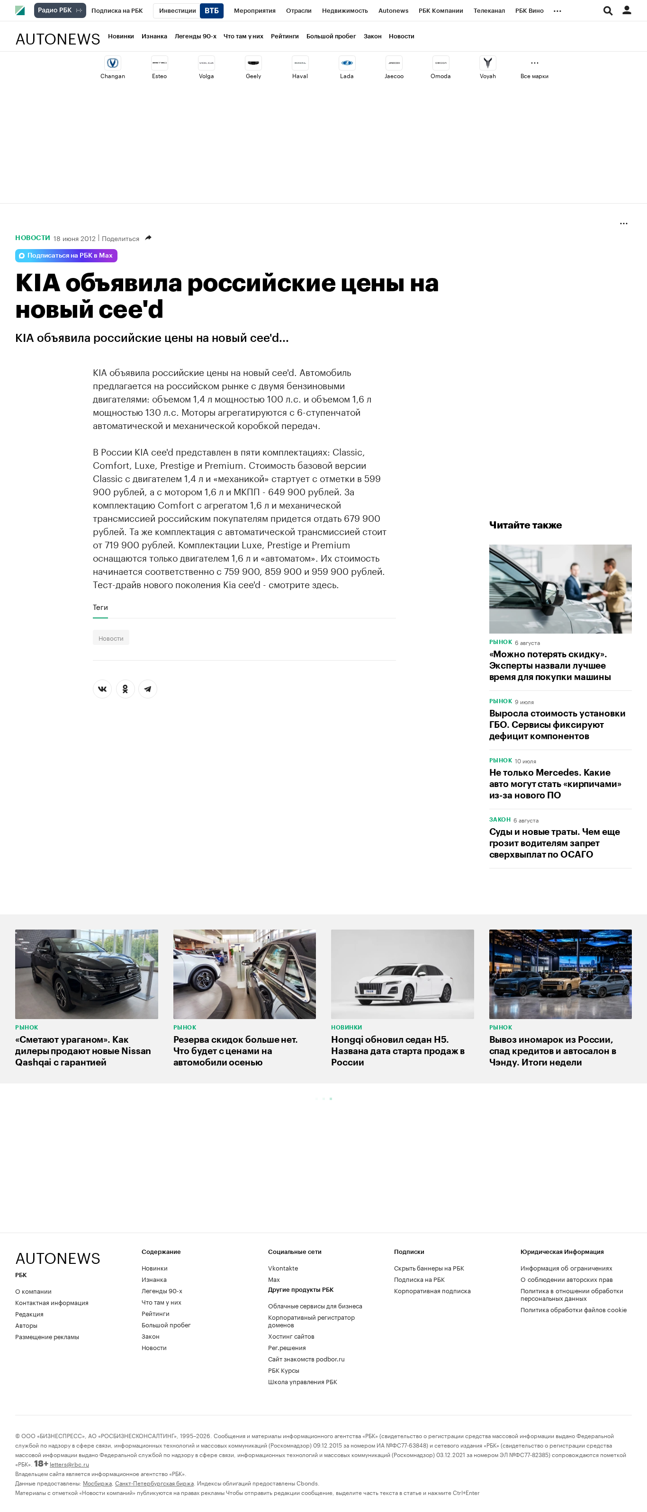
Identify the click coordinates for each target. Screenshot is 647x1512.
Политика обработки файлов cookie (574, 1309)
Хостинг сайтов (291, 1335)
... (557, 9)
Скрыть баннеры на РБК (429, 1267)
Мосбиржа (97, 1482)
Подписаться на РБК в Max (70, 255)
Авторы (26, 1324)
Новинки (121, 36)
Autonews (57, 33)
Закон (373, 36)
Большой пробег (331, 36)
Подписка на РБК (419, 1278)
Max (274, 1278)
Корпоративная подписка (432, 1290)
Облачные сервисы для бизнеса (315, 1305)
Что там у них (243, 36)
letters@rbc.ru (69, 1463)
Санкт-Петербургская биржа (154, 1482)
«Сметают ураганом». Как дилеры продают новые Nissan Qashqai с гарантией (83, 1051)
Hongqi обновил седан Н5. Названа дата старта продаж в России (398, 1051)
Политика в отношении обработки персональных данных (572, 1293)
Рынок (500, 642)
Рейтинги (285, 36)
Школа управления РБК (302, 1381)
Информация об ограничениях (566, 1267)
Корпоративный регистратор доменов (311, 1320)
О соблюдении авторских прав (567, 1278)
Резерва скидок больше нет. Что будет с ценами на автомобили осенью (235, 1051)
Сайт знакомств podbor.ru (306, 1358)
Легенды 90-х (195, 36)
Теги (100, 606)
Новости (401, 36)
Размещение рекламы (47, 1336)
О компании (33, 1290)
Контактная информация (52, 1301)
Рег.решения (287, 1346)
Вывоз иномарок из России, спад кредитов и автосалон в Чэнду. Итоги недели (552, 1051)
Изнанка (154, 36)
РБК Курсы (283, 1369)
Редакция (29, 1313)
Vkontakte (283, 1267)
